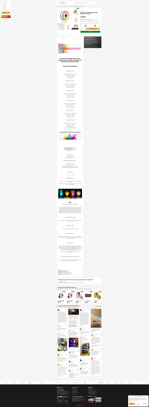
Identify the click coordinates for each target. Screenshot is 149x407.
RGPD (73, 393)
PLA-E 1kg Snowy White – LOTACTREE (79, 301)
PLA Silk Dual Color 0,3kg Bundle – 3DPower (88, 301)
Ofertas (4, 12)
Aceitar (132, 403)
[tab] (63, 38)
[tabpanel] (70, 158)
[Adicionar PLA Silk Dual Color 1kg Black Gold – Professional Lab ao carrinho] (64, 298)
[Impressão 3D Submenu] (9, 3)
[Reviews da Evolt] (63, 396)
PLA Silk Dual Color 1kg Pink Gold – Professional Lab (70, 301)
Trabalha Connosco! (74, 394)
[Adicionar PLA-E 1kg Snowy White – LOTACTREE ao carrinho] (82, 298)
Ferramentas (5, 6)
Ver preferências (144, 403)
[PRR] (63, 402)
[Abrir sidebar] (58, 2)
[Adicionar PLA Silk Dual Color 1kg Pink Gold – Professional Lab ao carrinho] (73, 298)
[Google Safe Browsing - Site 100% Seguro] (59, 398)
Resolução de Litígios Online (75, 392)
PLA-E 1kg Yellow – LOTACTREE (96, 301)
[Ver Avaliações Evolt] (79, 344)
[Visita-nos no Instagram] (95, 396)
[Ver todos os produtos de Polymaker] (83, 10)
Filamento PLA (69, 6)
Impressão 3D (5, 2)
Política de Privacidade (75, 390)
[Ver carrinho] (98, 2)
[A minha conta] (99, 2)
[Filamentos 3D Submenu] (9, 5)
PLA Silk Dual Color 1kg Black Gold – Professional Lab (61, 301)
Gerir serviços (130, 401)
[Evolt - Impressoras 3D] (62, 3)
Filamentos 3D (5, 4)
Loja (58, 6)
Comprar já (90, 31)
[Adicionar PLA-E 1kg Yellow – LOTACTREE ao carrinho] (100, 298)
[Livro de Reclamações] (65, 398)
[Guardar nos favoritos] (73, 302)
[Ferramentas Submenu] (9, 7)
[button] (64, 16)
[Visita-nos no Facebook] (93, 396)
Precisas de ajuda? (6, 19)
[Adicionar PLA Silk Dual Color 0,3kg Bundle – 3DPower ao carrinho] (91, 298)
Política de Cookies (138, 405)
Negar (138, 403)
